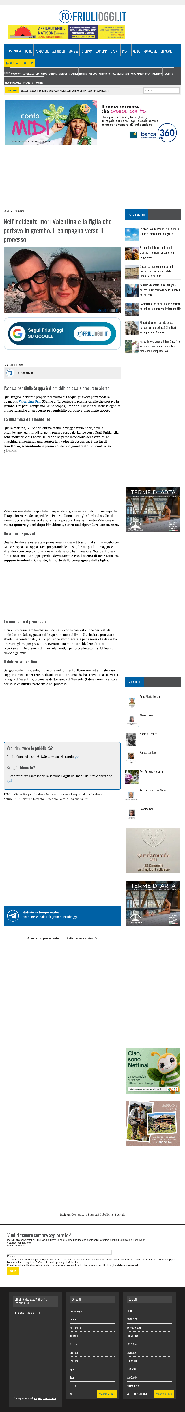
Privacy (11, 1256)
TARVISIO (39, 82)
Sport (115, 51)
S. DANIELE (73, 73)
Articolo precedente (45, 938)
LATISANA (53, 73)
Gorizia (73, 51)
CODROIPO (16, 73)
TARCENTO (168, 73)
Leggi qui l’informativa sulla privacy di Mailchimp (52, 1262)
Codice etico (33, 1313)
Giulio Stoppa (22, 794)
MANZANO (93, 73)
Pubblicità (106, 1215)
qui (76, 756)
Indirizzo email (16, 1245)
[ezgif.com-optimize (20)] (153, 1144)
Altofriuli (58, 51)
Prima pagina (13, 51)
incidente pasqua (69, 794)
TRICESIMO (157, 73)
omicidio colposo (57, 799)
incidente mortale (45, 794)
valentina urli (79, 799)
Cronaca (86, 51)
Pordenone (42, 51)
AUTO (72, 1394)
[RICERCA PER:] (161, 90)
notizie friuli (12, 799)
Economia (101, 51)
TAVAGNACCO (28, 73)
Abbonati (15, 63)
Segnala (120, 1215)
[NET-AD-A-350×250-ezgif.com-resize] (153, 1091)
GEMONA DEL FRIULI (13, 82)
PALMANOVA (104, 73)
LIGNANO (83, 73)
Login (29, 63)
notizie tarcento (33, 799)
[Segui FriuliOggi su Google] (62, 333)
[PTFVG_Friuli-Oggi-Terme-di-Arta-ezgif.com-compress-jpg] (153, 530)
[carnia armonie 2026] (153, 871)
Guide (136, 51)
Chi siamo (167, 51)
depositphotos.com (45, 1398)
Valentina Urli (30, 401)
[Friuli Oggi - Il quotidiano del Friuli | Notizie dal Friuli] (92, 16)
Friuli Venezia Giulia (140, 73)
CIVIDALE (63, 73)
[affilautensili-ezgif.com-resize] (66, 37)
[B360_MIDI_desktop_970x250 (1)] (92, 143)
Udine (28, 51)
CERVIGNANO (41, 73)
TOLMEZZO (28, 82)
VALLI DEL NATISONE (120, 73)
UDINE (7, 73)
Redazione (27, 372)
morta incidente (92, 794)
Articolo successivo (80, 938)
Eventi (126, 51)
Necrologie (150, 51)
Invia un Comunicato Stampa (79, 1215)
